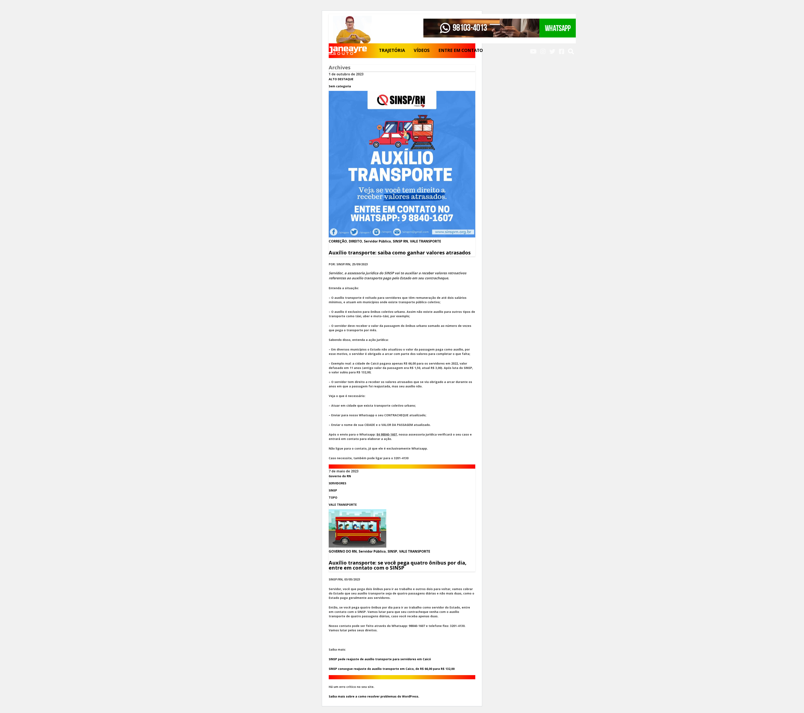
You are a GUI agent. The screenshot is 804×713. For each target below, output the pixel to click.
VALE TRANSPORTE (425, 241)
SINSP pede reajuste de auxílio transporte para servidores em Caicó (380, 659)
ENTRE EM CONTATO (460, 50)
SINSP (333, 490)
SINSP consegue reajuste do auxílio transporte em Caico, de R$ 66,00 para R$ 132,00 (392, 669)
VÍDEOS (422, 50)
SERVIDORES (337, 483)
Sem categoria (340, 86)
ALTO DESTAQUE (341, 79)
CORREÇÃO (338, 241)
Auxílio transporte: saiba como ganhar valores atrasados (400, 252)
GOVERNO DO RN (343, 551)
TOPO (333, 497)
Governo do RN (340, 476)
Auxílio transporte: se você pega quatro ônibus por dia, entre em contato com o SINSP (397, 565)
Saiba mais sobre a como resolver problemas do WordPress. (374, 696)
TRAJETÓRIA (392, 50)
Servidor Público (377, 241)
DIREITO (355, 241)
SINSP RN (400, 241)
